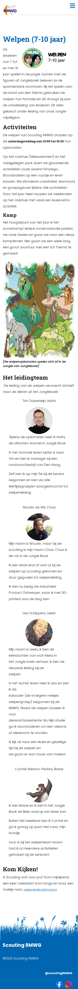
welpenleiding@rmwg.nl (40, 890)
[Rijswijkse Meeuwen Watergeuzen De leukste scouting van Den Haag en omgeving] (10, 10)
